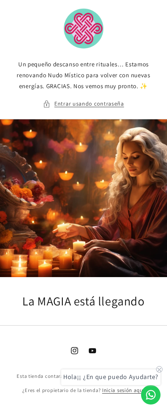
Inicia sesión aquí (123, 390)
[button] (83, 104)
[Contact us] (151, 395)
